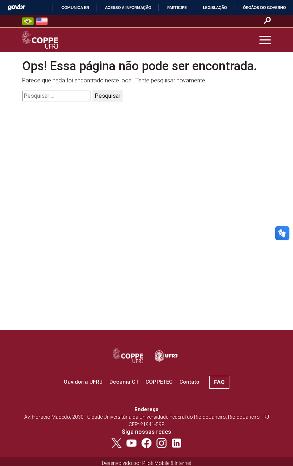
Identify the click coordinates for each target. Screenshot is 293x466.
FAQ (219, 382)
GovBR (16, 7)
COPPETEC (159, 382)
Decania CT (124, 382)
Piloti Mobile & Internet (166, 463)
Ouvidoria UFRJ (83, 382)
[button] (265, 40)
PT (28, 21)
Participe (177, 7)
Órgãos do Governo (264, 7)
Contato (189, 382)
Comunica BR (75, 7)
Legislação (215, 7)
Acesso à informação (128, 7)
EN (42, 21)
